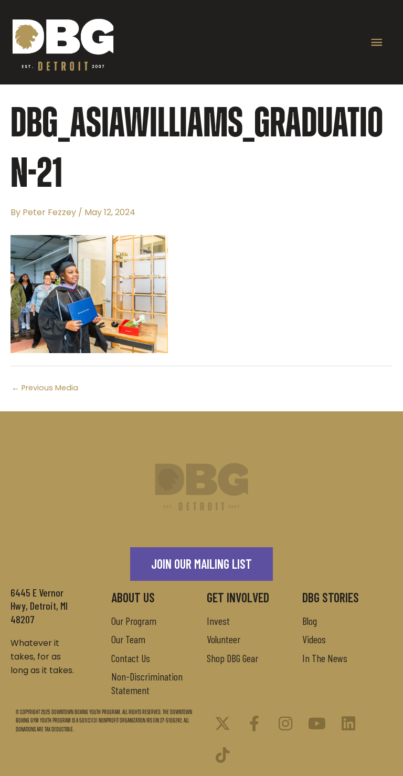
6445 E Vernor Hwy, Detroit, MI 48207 (39, 605)
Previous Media (45, 387)
